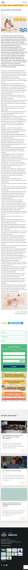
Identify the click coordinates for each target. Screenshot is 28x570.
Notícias (4, 5)
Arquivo (4, 340)
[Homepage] (1, 5)
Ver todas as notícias (22, 418)
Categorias (4, 336)
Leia (23, 450)
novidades (10, 5)
